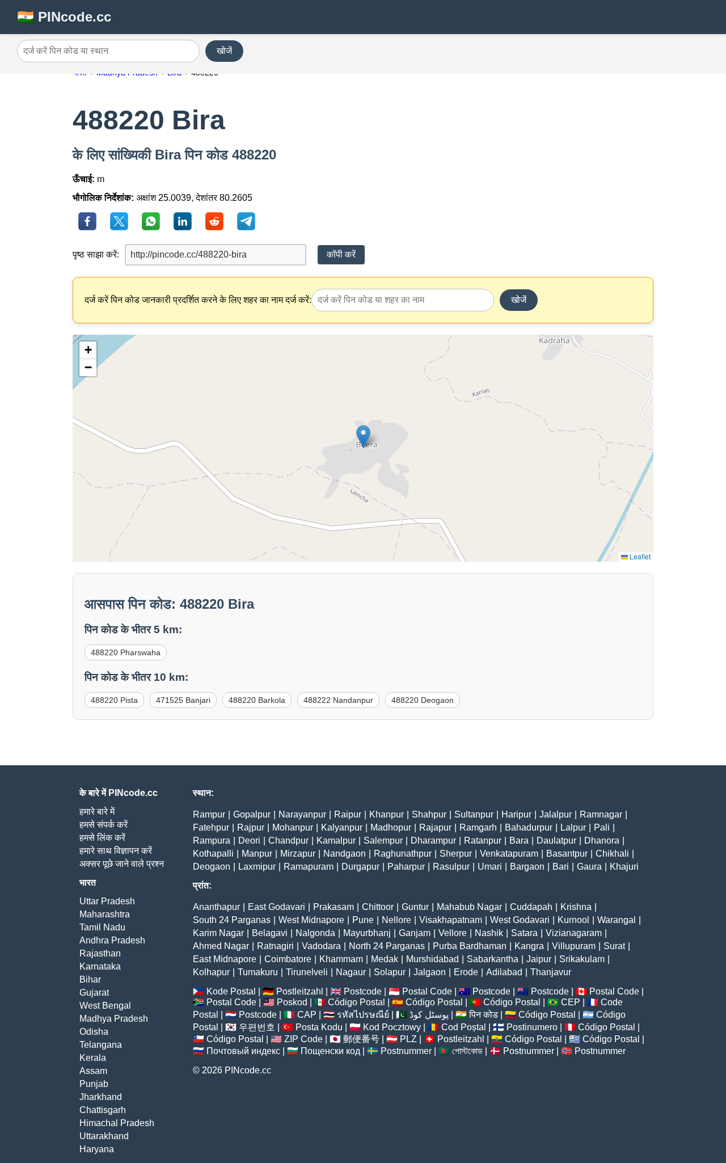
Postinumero (532, 1027)
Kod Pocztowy (392, 1027)
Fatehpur (211, 827)
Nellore (396, 920)
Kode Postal (231, 991)
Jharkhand (100, 1097)
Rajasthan (100, 953)
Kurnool (573, 920)
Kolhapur (211, 972)
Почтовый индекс (243, 1051)
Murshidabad (432, 959)
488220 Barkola (257, 700)
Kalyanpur (341, 827)
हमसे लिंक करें (102, 837)
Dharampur (433, 840)
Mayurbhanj (367, 933)
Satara (524, 933)
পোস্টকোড (467, 1051)
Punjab (93, 1084)
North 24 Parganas (387, 946)
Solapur (390, 972)
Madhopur (390, 827)
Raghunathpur (403, 853)
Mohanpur (292, 827)
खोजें (224, 51)
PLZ (408, 1039)
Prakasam (333, 907)
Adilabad (504, 972)
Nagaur (351, 972)
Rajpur (250, 827)
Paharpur (406, 866)
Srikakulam (582, 959)
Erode (466, 972)
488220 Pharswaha (126, 652)
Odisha (93, 1031)
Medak (384, 959)
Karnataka (100, 966)
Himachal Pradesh (116, 1123)
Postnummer (406, 1051)
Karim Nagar (218, 933)
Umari (490, 866)
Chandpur (288, 840)
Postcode (363, 991)
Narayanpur (302, 814)
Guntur (415, 907)
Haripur (516, 814)
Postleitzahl (299, 991)
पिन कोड (483, 1014)
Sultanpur (473, 814)
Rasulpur (451, 866)
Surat (614, 946)
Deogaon (211, 866)
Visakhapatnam (450, 920)
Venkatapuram (509, 853)
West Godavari (520, 920)
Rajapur (435, 827)
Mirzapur (297, 853)
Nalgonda (315, 933)
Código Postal (356, 1002)
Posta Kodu (319, 1027)
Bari (560, 866)
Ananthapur (216, 907)
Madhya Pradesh (113, 1018)
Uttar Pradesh (107, 901)
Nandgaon (344, 853)
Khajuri (624, 866)
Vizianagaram (574, 933)
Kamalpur (336, 840)
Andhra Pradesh (112, 940)
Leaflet (639, 556)
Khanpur (386, 814)
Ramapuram (309, 866)
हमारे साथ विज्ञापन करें (115, 851)
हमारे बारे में (97, 811)
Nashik (489, 933)
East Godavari (276, 907)
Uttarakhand (104, 1136)
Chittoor (378, 907)
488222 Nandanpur (338, 700)
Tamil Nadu (102, 927)
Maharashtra (104, 914)
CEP (570, 1002)
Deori (249, 840)
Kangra (529, 946)
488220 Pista (114, 700)
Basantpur (567, 853)
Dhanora (601, 840)
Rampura (211, 840)
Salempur (383, 840)
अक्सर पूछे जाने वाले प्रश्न (121, 864)
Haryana (96, 1149)
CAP (306, 1014)
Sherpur (456, 853)
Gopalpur (252, 814)
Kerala (92, 1058)
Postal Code (427, 991)
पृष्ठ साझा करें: (96, 254)
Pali (602, 827)
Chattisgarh (102, 1110)
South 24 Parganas (232, 920)
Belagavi (270, 933)
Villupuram (574, 946)
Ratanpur (482, 840)
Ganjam (414, 933)
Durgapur (360, 866)
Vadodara (321, 946)
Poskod (292, 1002)
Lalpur (573, 827)
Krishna (576, 907)
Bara (519, 840)
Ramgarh (478, 827)
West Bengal (105, 1005)
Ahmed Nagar (221, 946)
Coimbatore (287, 959)
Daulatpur (556, 840)
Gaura (589, 866)
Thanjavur (550, 972)
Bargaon (527, 866)
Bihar (90, 979)
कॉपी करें (341, 254)
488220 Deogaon (422, 700)
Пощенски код (330, 1051)
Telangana (100, 1045)
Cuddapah (531, 907)
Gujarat (94, 992)
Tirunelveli (307, 972)
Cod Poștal (463, 1027)
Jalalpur (555, 814)
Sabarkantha (492, 959)
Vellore (452, 933)
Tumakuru (258, 972)
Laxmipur (257, 866)
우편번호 (257, 1027)
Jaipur (538, 959)
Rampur (209, 814)
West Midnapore (311, 920)
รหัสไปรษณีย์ (363, 1014)
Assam (93, 1071)
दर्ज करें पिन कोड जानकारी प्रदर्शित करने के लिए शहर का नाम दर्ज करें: (198, 300)
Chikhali (612, 853)
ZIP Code (303, 1039)
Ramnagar (601, 814)
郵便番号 (361, 1039)
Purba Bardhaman (469, 946)
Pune (363, 920)
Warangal (616, 920)
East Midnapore (224, 959)
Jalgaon (429, 972)
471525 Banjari (183, 700)
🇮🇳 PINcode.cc (64, 16)
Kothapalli (213, 853)
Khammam (341, 959)
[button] (363, 436)
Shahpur (429, 814)
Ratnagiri (275, 946)
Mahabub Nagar (469, 907)
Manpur (257, 853)
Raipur (347, 814)
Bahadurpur (528, 827)
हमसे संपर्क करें (103, 824)
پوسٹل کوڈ (429, 1014)
